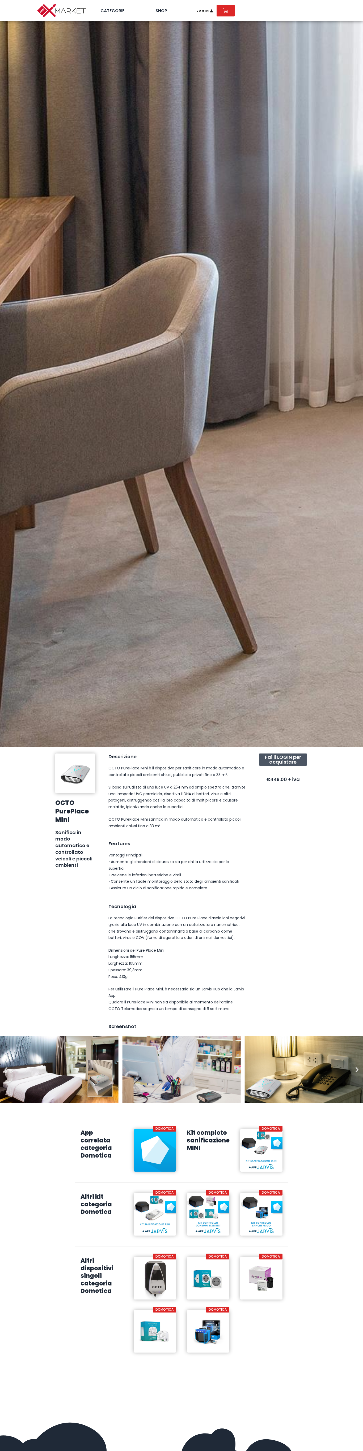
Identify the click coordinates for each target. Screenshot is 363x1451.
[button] (6, 1069)
